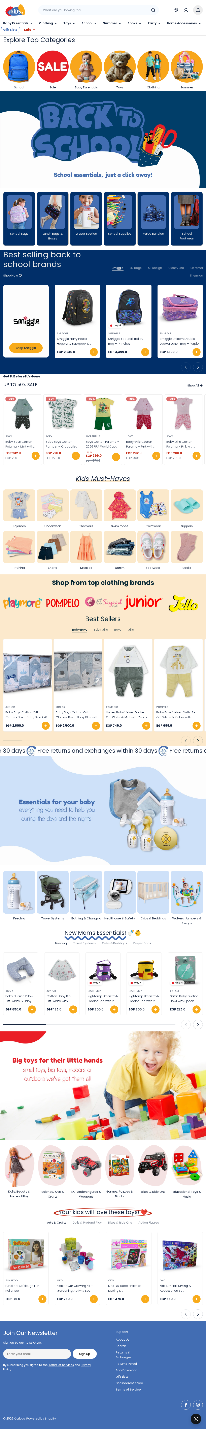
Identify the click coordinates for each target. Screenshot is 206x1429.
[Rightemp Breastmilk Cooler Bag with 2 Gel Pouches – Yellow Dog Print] (144, 970)
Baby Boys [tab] (79, 629)
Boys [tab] (117, 629)
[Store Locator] (176, 10)
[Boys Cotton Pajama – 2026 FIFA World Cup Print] (103, 414)
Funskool (12, 1280)
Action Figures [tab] (148, 1222)
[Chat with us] (196, 1419)
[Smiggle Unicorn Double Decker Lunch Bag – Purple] (180, 307)
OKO (60, 1280)
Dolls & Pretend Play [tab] (87, 1222)
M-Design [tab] (155, 268)
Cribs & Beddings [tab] (114, 943)
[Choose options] (36, 456)
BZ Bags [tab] (136, 268)
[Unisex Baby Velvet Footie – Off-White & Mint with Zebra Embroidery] (128, 671)
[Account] (185, 10)
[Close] (200, 1414)
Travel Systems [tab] (84, 943)
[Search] (153, 10)
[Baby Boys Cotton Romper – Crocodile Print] (63, 414)
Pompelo (112, 707)
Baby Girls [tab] (101, 629)
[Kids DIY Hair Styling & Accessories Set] (180, 1254)
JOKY (8, 436)
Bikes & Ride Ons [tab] (120, 1222)
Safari (174, 991)
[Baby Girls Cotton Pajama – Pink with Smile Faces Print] (143, 414)
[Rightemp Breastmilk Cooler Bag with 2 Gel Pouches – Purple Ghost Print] (103, 970)
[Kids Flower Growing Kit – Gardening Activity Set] (77, 1254)
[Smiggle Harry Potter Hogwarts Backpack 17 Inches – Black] (77, 307)
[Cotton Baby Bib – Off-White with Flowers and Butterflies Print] (61, 970)
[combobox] (98, 10)
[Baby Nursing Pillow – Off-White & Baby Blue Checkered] (20, 970)
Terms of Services (61, 1365)
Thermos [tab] (196, 275)
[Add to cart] (94, 352)
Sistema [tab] (197, 268)
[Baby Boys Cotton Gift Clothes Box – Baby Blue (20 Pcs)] (27, 671)
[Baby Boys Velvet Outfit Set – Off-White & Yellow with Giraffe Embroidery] (178, 671)
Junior (10, 707)
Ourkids (19, 1418)
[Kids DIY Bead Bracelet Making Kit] (128, 1254)
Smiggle (63, 333)
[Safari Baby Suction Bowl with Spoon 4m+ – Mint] (185, 970)
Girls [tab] (131, 629)
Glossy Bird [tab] (176, 268)
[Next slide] (198, 367)
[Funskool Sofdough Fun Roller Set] (25, 1254)
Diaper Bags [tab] (142, 943)
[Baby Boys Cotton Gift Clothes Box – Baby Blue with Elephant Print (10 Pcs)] (78, 671)
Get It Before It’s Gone (21, 376)
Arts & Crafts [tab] (56, 1222)
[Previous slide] (186, 367)
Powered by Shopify (41, 1418)
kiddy (9, 991)
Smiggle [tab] (118, 268)
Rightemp (94, 991)
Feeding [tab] (61, 943)
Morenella (93, 436)
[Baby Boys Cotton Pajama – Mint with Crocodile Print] (22, 414)
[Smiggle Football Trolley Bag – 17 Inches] (128, 307)
